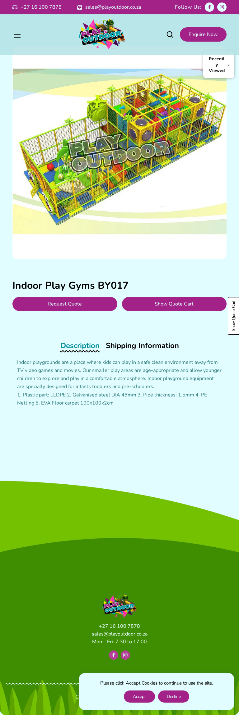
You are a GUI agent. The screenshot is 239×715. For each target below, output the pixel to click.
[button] (17, 34)
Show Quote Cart (174, 304)
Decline (174, 696)
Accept (139, 696)
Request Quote (65, 304)
